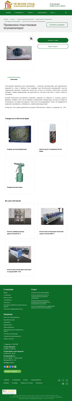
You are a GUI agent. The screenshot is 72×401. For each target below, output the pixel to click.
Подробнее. (59, 397)
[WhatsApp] (15, 367)
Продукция (8, 314)
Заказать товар (53, 40)
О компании (8, 289)
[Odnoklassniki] (66, 383)
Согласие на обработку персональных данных (15, 305)
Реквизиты (7, 302)
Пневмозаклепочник (14, 187)
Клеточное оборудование (11, 317)
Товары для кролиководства (12, 336)
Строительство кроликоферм (40, 292)
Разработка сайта (23, 398)
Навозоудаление (9, 327)
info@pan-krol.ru (9, 362)
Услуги (34, 289)
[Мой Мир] (10, 367)
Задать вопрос (53, 46)
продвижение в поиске (36, 398)
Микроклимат (8, 325)
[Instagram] (66, 380)
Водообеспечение (9, 320)
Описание (13, 79)
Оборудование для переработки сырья (13, 330)
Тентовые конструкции (11, 334)
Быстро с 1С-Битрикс (11, 371)
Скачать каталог (57, 24)
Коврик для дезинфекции (17, 149)
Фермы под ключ (9, 339)
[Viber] (13, 367)
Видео (5, 292)
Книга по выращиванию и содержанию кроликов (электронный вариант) (43, 307)
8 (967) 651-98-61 (58, 6)
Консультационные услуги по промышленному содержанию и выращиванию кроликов (40, 302)
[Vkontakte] (59, 380)
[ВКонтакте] (5, 367)
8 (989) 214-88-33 (10, 349)
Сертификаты (8, 300)
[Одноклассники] (7, 367)
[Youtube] (63, 383)
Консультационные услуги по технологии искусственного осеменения (40, 296)
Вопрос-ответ (8, 297)
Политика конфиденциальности (13, 309)
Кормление (7, 322)
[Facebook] (63, 380)
